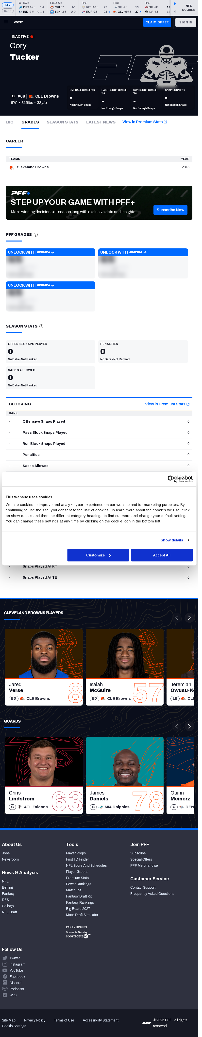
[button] (170, 210)
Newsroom (10, 859)
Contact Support (142, 887)
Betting (7, 887)
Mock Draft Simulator (82, 915)
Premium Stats (77, 878)
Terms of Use (64, 1020)
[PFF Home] (18, 22)
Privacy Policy (34, 1020)
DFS (5, 900)
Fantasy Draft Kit (79, 896)
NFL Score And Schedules (86, 865)
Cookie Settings (14, 1026)
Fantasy (8, 894)
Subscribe (138, 853)
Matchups (73, 890)
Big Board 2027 (78, 909)
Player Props (76, 853)
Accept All (161, 555)
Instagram (17, 964)
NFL (7, 4)
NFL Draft (9, 912)
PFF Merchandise (144, 865)
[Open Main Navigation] (6, 22)
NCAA (7, 10)
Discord (15, 983)
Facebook (17, 977)
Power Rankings (78, 884)
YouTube (16, 970)
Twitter (15, 958)
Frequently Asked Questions (152, 894)
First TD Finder (77, 859)
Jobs (6, 853)
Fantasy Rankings (80, 902)
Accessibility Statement (100, 1020)
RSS (13, 995)
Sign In (185, 22)
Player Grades (77, 872)
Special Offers (141, 859)
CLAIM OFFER (157, 22)
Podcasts (17, 989)
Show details (172, 540)
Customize (95, 555)
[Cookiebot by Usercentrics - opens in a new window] (171, 479)
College (8, 906)
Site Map (9, 1020)
